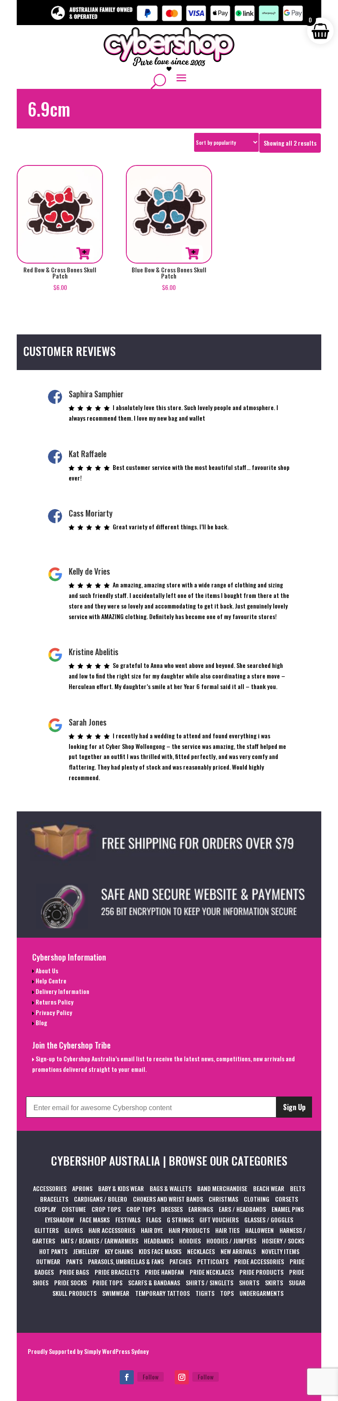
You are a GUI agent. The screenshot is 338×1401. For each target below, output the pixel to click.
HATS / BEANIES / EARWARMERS (99, 1240)
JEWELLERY (86, 1251)
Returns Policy (53, 1001)
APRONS (82, 1188)
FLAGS (153, 1219)
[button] (83, 253)
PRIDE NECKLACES (212, 1271)
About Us (46, 970)
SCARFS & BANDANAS (154, 1282)
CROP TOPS (106, 1209)
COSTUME (74, 1209)
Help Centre (50, 980)
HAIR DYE (152, 1230)
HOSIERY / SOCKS (283, 1240)
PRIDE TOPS (107, 1282)
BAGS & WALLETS (170, 1188)
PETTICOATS (212, 1261)
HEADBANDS (158, 1240)
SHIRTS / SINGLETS (209, 1282)
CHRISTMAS (223, 1198)
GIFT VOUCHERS (219, 1219)
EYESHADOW (59, 1219)
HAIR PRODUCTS (189, 1230)
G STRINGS (180, 1219)
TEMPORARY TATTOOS (162, 1293)
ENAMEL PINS (288, 1209)
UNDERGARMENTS (261, 1293)
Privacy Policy (53, 1012)
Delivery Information (61, 991)
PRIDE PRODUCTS (261, 1271)
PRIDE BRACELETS (117, 1271)
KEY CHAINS (119, 1251)
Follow (150, 1376)
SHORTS (249, 1282)
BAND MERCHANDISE (222, 1188)
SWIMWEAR (115, 1293)
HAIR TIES (227, 1230)
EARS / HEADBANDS (242, 1209)
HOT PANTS (53, 1251)
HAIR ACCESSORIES (111, 1230)
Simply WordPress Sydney (116, 1351)
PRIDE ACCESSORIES (259, 1261)
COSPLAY (45, 1209)
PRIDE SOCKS (70, 1282)
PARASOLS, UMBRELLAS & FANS (126, 1261)
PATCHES (180, 1261)
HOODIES (190, 1240)
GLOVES (73, 1230)
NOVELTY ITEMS (280, 1251)
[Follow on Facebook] (127, 1377)
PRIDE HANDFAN (164, 1271)
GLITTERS (46, 1230)
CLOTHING (256, 1198)
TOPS (227, 1293)
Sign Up (294, 1107)
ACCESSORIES (49, 1188)
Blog (40, 1022)
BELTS (297, 1188)
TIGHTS (204, 1293)
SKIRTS (274, 1282)
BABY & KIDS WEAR (121, 1188)
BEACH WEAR (268, 1188)
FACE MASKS (95, 1219)
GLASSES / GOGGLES (268, 1219)
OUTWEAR (48, 1261)
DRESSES (172, 1209)
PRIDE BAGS (74, 1271)
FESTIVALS (127, 1219)
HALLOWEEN (259, 1230)
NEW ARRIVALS (238, 1251)
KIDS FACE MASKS (160, 1251)
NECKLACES (201, 1251)
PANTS (74, 1261)
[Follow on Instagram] (182, 1377)
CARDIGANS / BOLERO (100, 1198)
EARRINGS (200, 1209)
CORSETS (286, 1198)
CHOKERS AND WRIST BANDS (168, 1198)
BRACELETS (54, 1198)
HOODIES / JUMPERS (231, 1240)
